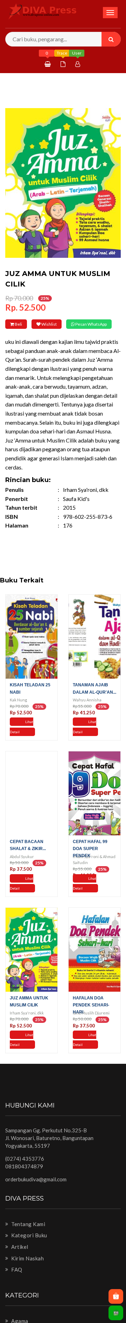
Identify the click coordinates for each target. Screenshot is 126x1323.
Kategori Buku (28, 1245)
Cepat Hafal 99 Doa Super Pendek (90, 858)
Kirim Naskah (27, 1268)
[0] (48, 64)
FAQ (16, 1279)
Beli (24, 324)
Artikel (19, 1256)
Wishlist (65, 324)
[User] (78, 64)
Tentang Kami (27, 1233)
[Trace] (64, 64)
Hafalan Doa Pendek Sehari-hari (91, 1014)
